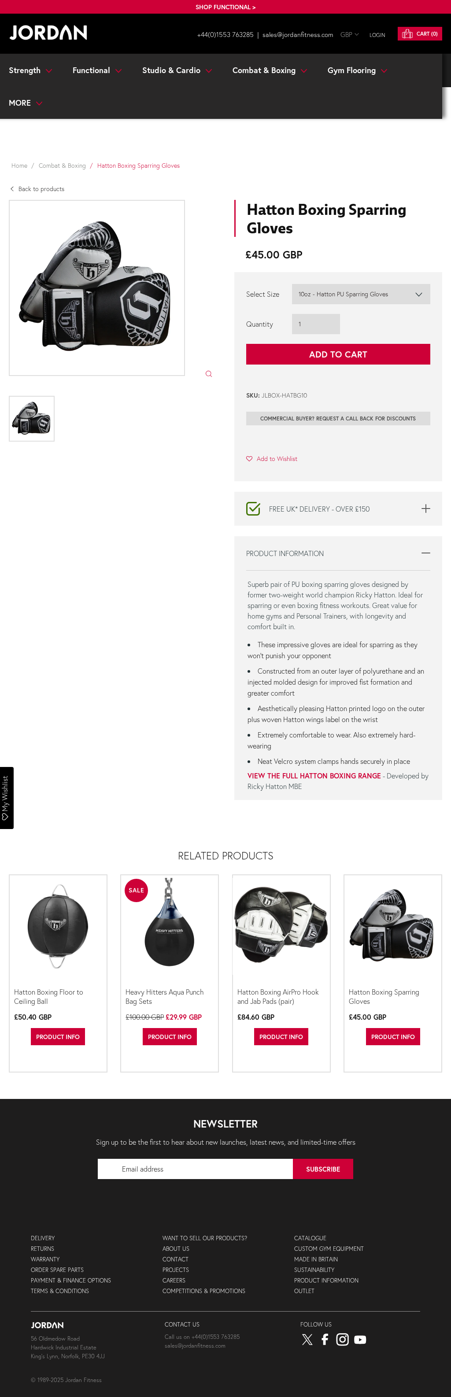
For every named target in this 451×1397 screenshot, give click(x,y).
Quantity (259, 323)
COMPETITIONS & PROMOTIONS (204, 1291)
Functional (92, 70)
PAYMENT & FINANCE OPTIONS (71, 1280)
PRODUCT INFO (58, 1036)
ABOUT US (176, 1249)
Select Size (262, 294)
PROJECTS (176, 1270)
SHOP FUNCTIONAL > (225, 7)
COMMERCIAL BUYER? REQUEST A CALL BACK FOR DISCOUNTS (338, 418)
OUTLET (304, 1291)
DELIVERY (43, 1238)
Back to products (41, 188)
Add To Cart (338, 354)
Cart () (426, 33)
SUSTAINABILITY (314, 1270)
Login (377, 35)
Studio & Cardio (172, 70)
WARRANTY (45, 1259)
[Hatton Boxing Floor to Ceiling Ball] (58, 930)
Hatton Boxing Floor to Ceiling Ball (48, 996)
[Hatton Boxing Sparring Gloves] (392, 930)
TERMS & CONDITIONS (60, 1291)
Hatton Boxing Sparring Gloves (384, 996)
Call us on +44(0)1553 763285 (202, 1337)
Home (19, 165)
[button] (271, 458)
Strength (26, 70)
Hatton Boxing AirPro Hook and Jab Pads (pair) (278, 996)
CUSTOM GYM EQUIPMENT (329, 1249)
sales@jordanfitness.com (297, 34)
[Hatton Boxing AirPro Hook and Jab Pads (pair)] (281, 930)
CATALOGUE (310, 1238)
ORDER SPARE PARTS (57, 1270)
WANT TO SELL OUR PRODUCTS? (205, 1238)
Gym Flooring (353, 70)
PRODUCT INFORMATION (326, 1280)
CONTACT (176, 1259)
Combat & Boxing (265, 70)
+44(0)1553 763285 (225, 34)
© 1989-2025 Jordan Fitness (66, 1380)
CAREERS (174, 1280)
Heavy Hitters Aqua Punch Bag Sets (165, 996)
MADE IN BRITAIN (316, 1259)
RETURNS (42, 1249)
